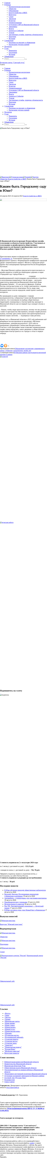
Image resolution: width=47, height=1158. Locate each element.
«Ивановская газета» (12, 1021)
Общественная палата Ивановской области (20, 1068)
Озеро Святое (9, 1082)
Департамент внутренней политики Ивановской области (25, 1074)
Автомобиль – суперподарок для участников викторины (25, 898)
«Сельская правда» (11, 1039)
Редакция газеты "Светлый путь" (12, 62)
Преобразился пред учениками (15, 902)
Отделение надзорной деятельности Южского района (24, 1076)
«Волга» (7, 1013)
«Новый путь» (9, 1029)
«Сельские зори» (10, 1043)
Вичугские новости (11, 1053)
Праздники (4, 944)
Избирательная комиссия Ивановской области (21, 1062)
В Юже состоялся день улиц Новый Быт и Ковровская (24, 910)
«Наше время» (9, 1023)
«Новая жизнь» (10, 1027)
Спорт (2, 952)
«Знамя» (7, 1019)
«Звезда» (7, 1017)
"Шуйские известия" (12, 1051)
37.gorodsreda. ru (6, 258)
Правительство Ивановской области (17, 1064)
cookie (32, 1143)
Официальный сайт (7, 981)
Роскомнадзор (9, 1080)
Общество (4, 179)
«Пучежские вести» (11, 1035)
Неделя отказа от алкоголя (14, 904)
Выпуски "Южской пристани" (11, 924)
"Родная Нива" (10, 1049)
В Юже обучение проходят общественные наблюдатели (25, 890)
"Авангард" (8, 1045)
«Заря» (6, 1015)
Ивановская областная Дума (14, 1066)
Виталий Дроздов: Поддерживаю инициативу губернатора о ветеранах (21, 895)
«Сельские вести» (11, 1041)
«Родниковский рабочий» (14, 1037)
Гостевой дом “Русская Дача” (15, 1078)
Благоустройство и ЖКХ (17, 179)
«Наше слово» (9, 1025)
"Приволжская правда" (13, 1047)
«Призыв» (8, 1033)
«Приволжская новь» (12, 1031)
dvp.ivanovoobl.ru (12, 1087)
